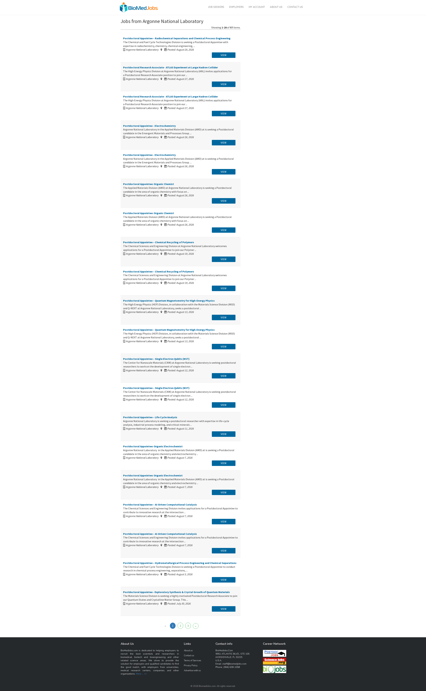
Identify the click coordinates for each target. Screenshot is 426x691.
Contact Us (295, 7)
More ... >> (141, 673)
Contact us (189, 655)
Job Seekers (216, 7)
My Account (257, 7)
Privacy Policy (191, 665)
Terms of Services (192, 660)
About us (188, 650)
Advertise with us (192, 670)
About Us (276, 7)
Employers (236, 7)
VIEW (223, 55)
